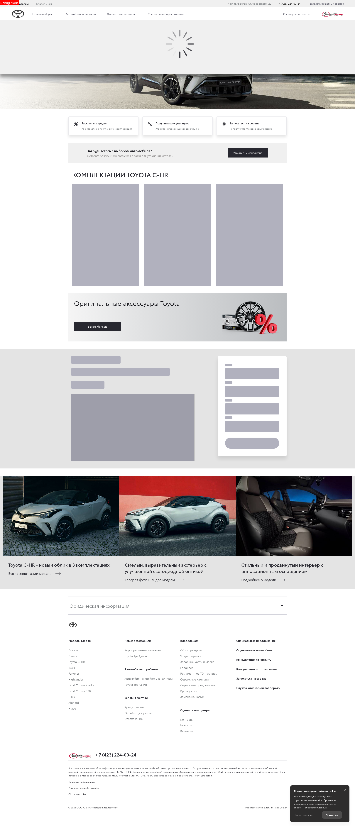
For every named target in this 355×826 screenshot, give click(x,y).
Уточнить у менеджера (247, 153)
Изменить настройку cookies (83, 787)
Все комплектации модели (30, 573)
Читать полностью (303, 814)
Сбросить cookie (77, 794)
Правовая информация (81, 781)
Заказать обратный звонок (327, 3)
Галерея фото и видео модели (150, 579)
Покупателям (20, 4)
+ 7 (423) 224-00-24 (288, 3)
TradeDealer (280, 807)
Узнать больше (97, 326)
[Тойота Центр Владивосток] (332, 13)
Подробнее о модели (258, 579)
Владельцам (44, 4)
